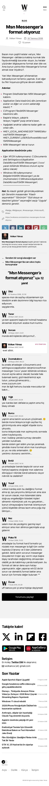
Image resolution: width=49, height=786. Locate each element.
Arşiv (4, 770)
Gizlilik (14, 770)
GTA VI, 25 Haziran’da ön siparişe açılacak (17, 746)
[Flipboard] (31, 637)
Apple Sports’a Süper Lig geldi (16, 679)
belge (9, 210)
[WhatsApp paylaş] (43, 228)
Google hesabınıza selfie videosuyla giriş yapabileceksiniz (18, 685)
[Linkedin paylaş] (20, 228)
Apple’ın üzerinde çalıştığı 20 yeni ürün (17, 721)
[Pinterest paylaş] (28, 228)
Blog (24, 21)
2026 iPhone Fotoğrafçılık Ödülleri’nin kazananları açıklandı (19, 707)
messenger (28, 210)
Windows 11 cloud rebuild (14, 701)
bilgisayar (17, 210)
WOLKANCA (24, 7)
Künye (24, 770)
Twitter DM (17, 662)
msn (8, 213)
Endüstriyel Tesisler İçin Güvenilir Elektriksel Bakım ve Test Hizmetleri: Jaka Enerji (18, 730)
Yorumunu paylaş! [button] (24, 597)
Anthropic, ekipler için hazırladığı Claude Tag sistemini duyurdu (17, 714)
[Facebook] (42, 637)
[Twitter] (6, 637)
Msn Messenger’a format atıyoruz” (24, 277)
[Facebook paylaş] (13, 228)
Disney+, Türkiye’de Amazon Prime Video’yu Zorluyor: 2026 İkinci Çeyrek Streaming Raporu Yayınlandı (19, 694)
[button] (13, 648)
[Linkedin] (18, 637)
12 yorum (26, 42)
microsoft (40, 210)
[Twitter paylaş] (5, 228)
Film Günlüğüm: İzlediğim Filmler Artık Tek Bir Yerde (19, 739)
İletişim (35, 770)
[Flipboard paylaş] (36, 228)
